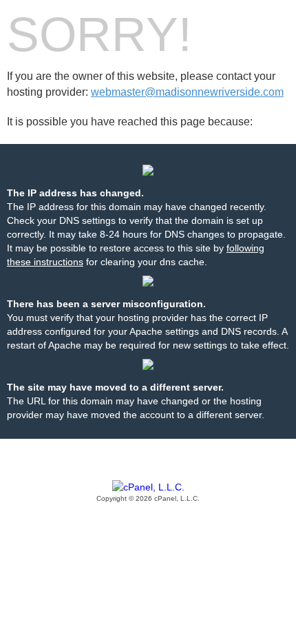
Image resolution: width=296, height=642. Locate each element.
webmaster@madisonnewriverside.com (187, 92)
